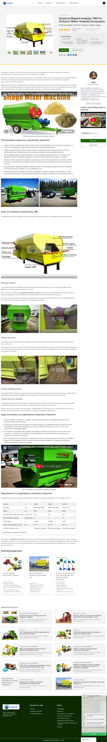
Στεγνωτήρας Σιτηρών (64, 718)
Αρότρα (60, 727)
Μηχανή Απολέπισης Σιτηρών (66, 720)
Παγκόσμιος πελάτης (36, 713)
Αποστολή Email (77, 50)
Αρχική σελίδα (62, 15)
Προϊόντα (83, 613)
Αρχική (40, 3)
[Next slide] (50, 32)
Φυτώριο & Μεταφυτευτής (65, 716)
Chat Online (93, 145)
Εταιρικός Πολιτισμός (36, 711)
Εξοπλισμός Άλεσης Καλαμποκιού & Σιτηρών (67, 723)
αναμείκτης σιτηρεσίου (17, 539)
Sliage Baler (34, 613)
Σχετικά (33, 709)
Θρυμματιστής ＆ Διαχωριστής (66, 713)
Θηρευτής (60, 711)
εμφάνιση (94, 133)
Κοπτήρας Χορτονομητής (27, 680)
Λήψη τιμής (64, 50)
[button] (16, 52)
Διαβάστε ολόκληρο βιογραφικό (93, 103)
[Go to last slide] (9, 32)
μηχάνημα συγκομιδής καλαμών (30, 293)
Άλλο (68, 15)
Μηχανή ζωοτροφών (25, 613)
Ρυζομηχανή (61, 709)
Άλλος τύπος (77, 613)
